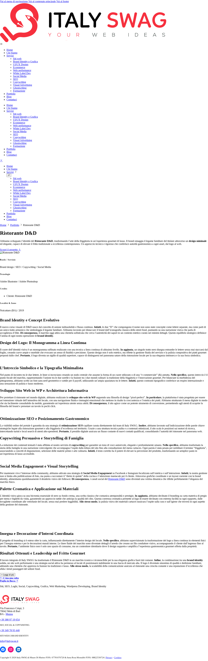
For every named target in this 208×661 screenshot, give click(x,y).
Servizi (10, 55)
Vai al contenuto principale (42, 1)
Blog (9, 96)
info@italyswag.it (9, 641)
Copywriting (19, 82)
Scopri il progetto (9, 249)
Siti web (17, 58)
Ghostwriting (19, 87)
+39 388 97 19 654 (10, 619)
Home (9, 49)
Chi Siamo (11, 52)
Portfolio (10, 93)
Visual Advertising (22, 85)
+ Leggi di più (7, 575)
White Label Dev (22, 73)
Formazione (19, 90)
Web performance (22, 70)
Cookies (117, 657)
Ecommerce (19, 67)
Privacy (109, 657)
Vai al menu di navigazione (14, 1)
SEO (15, 79)
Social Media (19, 76)
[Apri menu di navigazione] (1, 160)
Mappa (9, 614)
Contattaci (11, 99)
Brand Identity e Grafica (25, 61)
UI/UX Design (20, 64)
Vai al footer (62, 1)
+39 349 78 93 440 (10, 630)
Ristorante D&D (116, 479)
